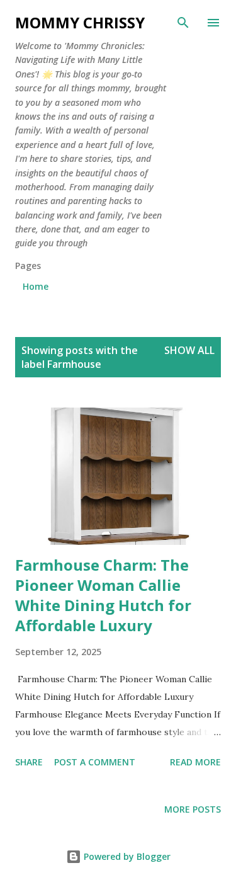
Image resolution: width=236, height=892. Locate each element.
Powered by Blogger (126, 856)
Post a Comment (94, 762)
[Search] (183, 22)
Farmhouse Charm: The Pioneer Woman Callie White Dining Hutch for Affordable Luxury (103, 595)
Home (35, 286)
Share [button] (29, 762)
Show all (189, 350)
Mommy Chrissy (80, 22)
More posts (192, 809)
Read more (195, 762)
